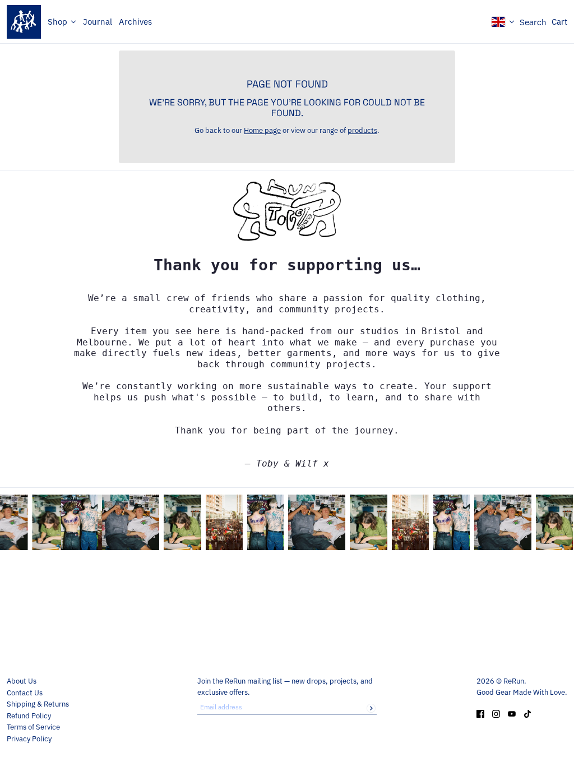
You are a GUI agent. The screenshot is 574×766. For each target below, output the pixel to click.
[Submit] (371, 708)
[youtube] (511, 713)
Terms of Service (33, 727)
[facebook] (480, 713)
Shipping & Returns (38, 704)
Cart (559, 21)
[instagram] (496, 713)
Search (533, 22)
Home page (262, 130)
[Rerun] (24, 22)
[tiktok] (527, 713)
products (362, 130)
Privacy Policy (29, 739)
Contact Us (25, 693)
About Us (21, 681)
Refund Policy (29, 716)
